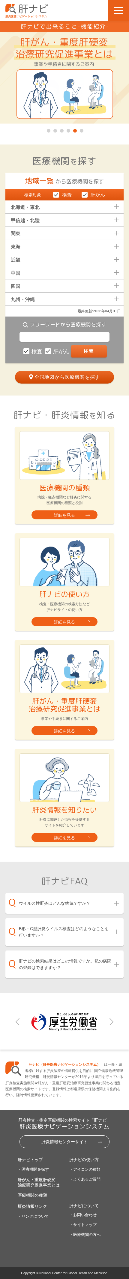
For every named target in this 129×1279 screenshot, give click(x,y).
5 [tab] (74, 129)
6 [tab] (81, 129)
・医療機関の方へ (84, 1234)
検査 (38, 352)
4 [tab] (67, 129)
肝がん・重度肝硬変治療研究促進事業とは (39, 1182)
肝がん (62, 352)
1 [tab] (48, 129)
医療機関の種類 (32, 1195)
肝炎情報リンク (32, 1206)
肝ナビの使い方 (84, 1159)
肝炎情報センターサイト (64, 1141)
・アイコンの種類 (84, 1169)
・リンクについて (33, 1216)
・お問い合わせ (83, 1215)
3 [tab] (61, 129)
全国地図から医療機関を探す (67, 377)
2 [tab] (54, 129)
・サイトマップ (83, 1224)
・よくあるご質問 (84, 1179)
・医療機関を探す (33, 1169)
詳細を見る (64, 515)
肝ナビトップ (30, 1159)
